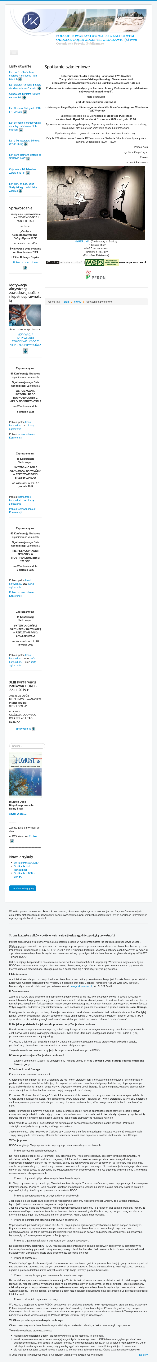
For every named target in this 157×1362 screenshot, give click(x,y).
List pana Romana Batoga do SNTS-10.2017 (25, 156)
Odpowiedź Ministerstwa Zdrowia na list (22, 170)
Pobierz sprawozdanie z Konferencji (22, 510)
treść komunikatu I (20, 656)
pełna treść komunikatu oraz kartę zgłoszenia (21, 500)
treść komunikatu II (22, 660)
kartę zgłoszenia (21, 427)
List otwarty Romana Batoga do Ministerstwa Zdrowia (25, 86)
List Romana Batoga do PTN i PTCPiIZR (25, 109)
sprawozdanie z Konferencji (22, 435)
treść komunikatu (20, 423)
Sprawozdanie (24, 728)
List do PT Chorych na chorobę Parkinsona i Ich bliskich (23, 75)
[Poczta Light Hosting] (22, 888)
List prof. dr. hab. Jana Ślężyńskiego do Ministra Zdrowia (23, 187)
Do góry (143, 1354)
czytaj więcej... (18, 813)
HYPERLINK (82, 241)
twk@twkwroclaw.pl (81, 986)
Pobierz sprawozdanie (25, 262)
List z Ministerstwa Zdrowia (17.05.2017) (24, 142)
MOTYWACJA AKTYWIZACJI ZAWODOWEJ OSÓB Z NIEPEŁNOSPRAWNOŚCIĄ (25, 340)
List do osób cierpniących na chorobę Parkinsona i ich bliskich (25, 126)
